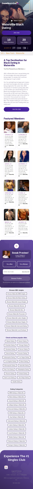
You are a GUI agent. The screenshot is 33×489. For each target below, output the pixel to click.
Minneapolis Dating (9, 365)
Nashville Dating (24, 365)
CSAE (8, 475)
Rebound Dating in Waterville (16, 441)
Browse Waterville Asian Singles (16, 322)
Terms (14, 473)
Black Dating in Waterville (16, 396)
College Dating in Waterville (16, 405)
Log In (27, 3)
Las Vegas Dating (24, 357)
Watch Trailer (17, 20)
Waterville (20, 53)
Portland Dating (22, 373)
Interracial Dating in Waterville (16, 421)
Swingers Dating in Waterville (16, 445)
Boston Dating (23, 341)
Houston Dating (22, 353)
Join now (16, 33)
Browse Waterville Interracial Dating (16, 326)
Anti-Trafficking (22, 475)
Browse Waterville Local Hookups (16, 330)
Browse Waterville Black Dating (16, 298)
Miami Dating (24, 361)
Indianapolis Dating (9, 357)
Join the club (16, 109)
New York (10, 53)
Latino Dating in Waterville (16, 425)
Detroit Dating (10, 353)
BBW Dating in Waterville (16, 392)
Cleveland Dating (10, 349)
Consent (13, 475)
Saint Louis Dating (9, 377)
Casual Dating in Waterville (16, 401)
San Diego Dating (24, 377)
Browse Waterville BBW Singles (17, 293)
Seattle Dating (16, 381)
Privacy (19, 473)
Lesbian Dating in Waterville (17, 429)
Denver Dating (23, 349)
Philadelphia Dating (23, 369)
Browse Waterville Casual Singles (16, 302)
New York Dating (9, 369)
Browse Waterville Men (16, 310)
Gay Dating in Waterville (16, 417)
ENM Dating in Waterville (16, 413)
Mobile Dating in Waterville (16, 437)
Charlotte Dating (10, 345)
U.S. (2, 53)
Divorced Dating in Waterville (16, 409)
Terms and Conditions (24, 282)
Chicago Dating (23, 345)
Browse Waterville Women (16, 306)
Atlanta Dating (10, 341)
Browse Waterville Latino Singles (16, 318)
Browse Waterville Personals (16, 314)
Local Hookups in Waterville (16, 433)
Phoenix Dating (10, 373)
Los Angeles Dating (10, 361)
